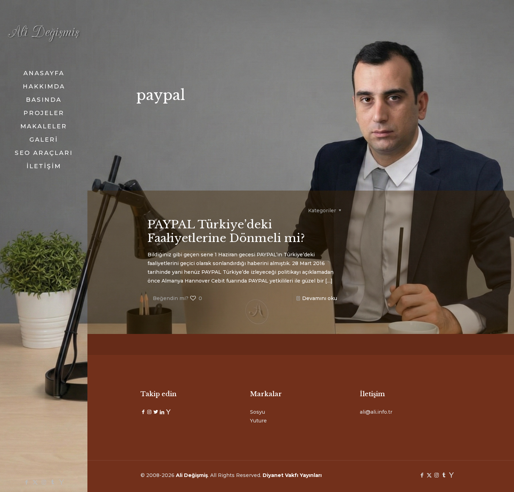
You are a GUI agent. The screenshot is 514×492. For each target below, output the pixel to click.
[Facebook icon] (26, 482)
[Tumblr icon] (52, 482)
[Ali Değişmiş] (43, 33)
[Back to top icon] (480, 477)
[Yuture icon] (61, 482)
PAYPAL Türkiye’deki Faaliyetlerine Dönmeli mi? (226, 231)
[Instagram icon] (44, 482)
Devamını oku (319, 298)
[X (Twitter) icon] (35, 482)
